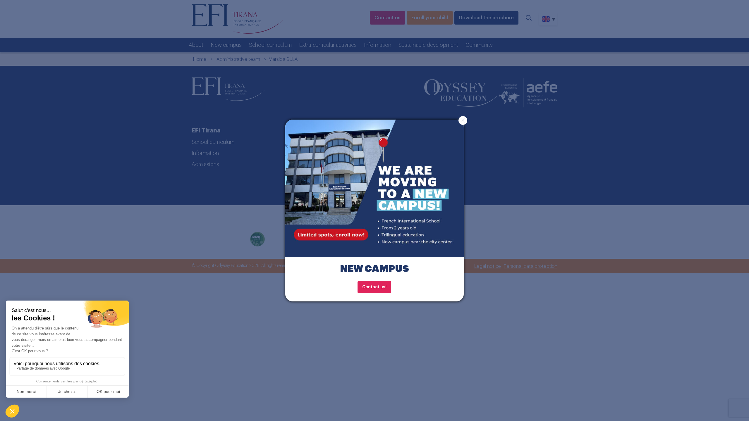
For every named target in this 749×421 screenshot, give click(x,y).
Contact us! (374, 287)
